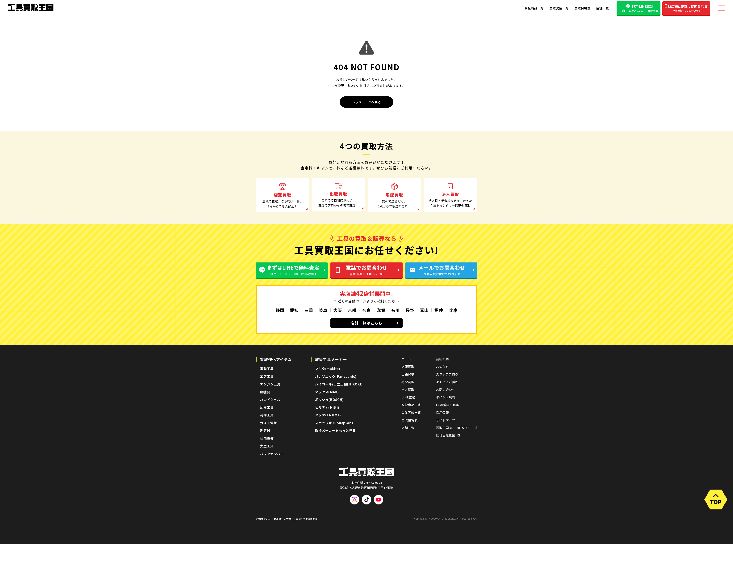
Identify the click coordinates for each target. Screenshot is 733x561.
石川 (395, 310)
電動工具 (267, 368)
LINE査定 (408, 397)
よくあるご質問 (447, 382)
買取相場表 (582, 8)
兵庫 (453, 310)
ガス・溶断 (268, 422)
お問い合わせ (445, 389)
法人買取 (407, 389)
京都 (352, 310)
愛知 (294, 310)
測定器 (265, 430)
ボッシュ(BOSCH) (329, 399)
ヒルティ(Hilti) (327, 407)
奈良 (366, 310)
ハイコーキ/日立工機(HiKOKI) (339, 384)
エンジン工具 (270, 384)
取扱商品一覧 (534, 8)
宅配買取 (407, 382)
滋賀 (381, 310)
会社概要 (442, 359)
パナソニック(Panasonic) (335, 376)
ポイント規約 (445, 397)
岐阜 (323, 310)
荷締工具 (267, 415)
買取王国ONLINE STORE (454, 427)
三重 (308, 310)
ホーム (406, 359)
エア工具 (267, 376)
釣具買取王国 (445, 435)
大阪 (337, 310)
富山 (424, 310)
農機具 (265, 391)
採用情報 (442, 412)
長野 (409, 310)
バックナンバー (272, 453)
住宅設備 (267, 438)
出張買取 (407, 374)
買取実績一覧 (559, 8)
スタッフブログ (447, 374)
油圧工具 (267, 407)
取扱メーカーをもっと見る (335, 430)
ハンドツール (270, 399)
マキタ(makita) (327, 368)
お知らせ (442, 366)
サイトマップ (445, 420)
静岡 (280, 310)
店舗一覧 (602, 8)
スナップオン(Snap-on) (334, 422)
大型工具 (267, 446)
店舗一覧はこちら (366, 323)
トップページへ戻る (366, 102)
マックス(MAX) (327, 391)
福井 (438, 310)
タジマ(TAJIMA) (328, 415)
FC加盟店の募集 (447, 404)
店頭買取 (407, 366)
